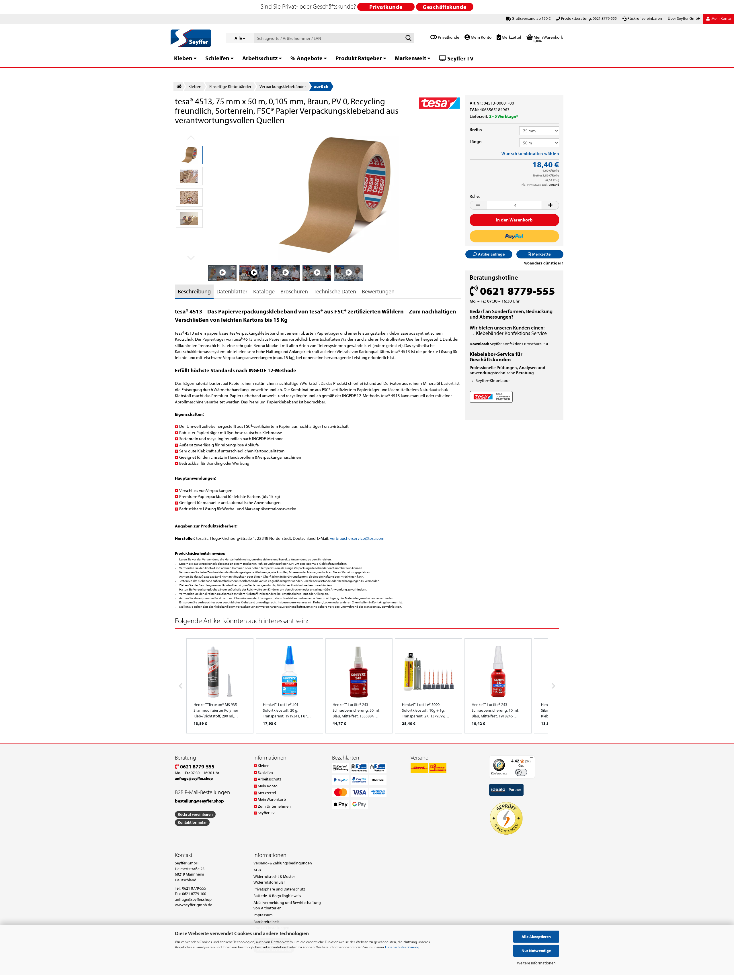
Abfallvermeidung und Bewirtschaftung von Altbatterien (287, 905)
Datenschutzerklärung (402, 947)
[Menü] (531, 759)
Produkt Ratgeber (358, 58)
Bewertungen (378, 291)
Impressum (263, 914)
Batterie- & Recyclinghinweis (277, 895)
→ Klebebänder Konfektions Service (508, 333)
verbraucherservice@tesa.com (357, 538)
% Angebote (306, 58)
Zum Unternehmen (274, 806)
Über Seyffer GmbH (684, 18)
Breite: (476, 129)
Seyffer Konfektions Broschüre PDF (519, 343)
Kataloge (264, 291)
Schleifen (217, 58)
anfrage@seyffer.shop (193, 899)
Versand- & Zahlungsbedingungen (282, 863)
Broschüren (294, 291)
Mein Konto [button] (720, 18)
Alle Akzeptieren (536, 936)
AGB (257, 869)
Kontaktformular (192, 822)
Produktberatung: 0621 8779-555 (589, 18)
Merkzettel (511, 37)
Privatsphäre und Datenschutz (279, 889)
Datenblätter (231, 291)
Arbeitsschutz (260, 58)
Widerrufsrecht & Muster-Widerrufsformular (274, 879)
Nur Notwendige (536, 950)
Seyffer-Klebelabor (493, 380)
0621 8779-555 (196, 766)
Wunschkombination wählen (530, 153)
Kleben (183, 58)
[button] (478, 205)
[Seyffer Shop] (194, 38)
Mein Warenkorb (272, 799)
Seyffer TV (460, 58)
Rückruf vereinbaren (644, 18)
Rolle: (475, 196)
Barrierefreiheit (266, 921)
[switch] (521, 772)
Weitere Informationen (536, 963)
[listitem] (219, 685)
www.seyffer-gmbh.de (193, 904)
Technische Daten (335, 291)
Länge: (476, 141)
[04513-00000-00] (334, 195)
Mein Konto (480, 37)
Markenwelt (410, 58)
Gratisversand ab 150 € (531, 18)
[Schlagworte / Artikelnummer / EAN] (408, 38)
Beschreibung (194, 291)
